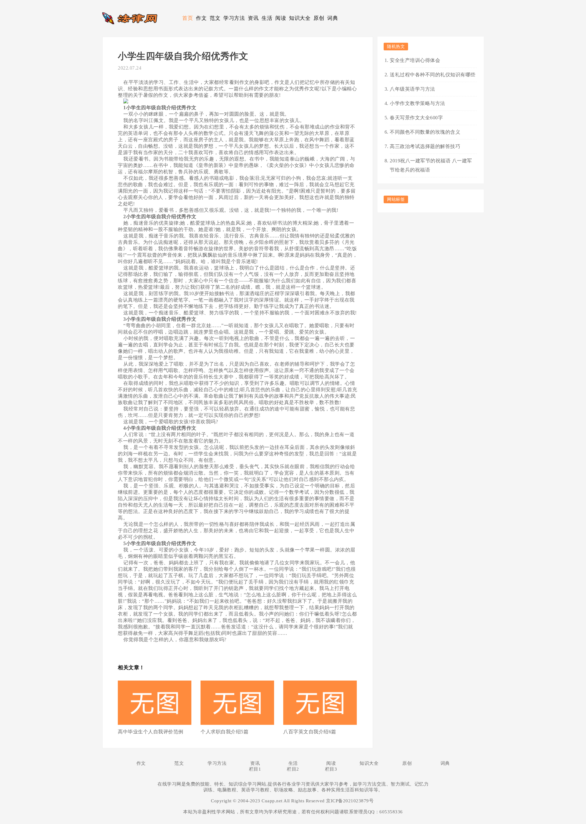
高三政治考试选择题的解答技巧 (425, 146)
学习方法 (234, 18)
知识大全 (299, 18)
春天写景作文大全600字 (416, 117)
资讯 (253, 18)
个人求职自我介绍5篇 (224, 731)
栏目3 (331, 769)
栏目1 (255, 769)
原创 (318, 18)
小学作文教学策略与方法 (417, 103)
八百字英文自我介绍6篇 (309, 731)
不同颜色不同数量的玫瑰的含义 (425, 132)
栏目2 (293, 769)
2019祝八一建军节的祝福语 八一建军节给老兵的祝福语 (431, 165)
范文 (215, 18)
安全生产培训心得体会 (415, 60)
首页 (187, 18)
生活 (267, 18)
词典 (332, 18)
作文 (201, 18)
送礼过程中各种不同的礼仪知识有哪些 (433, 74)
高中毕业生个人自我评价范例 (150, 731)
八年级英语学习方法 (412, 89)
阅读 (280, 18)
